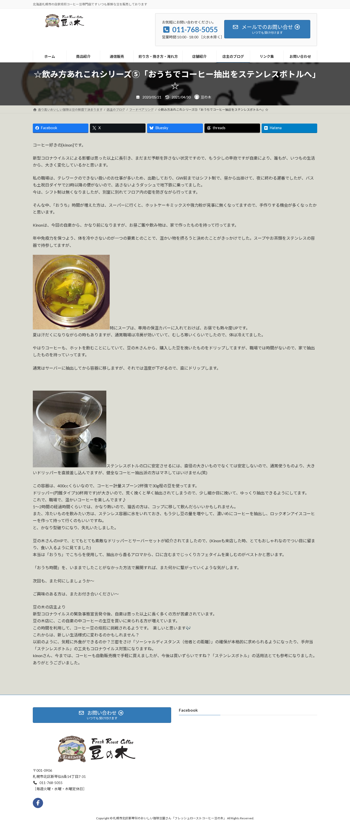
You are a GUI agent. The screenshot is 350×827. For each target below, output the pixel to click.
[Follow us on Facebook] (38, 803)
